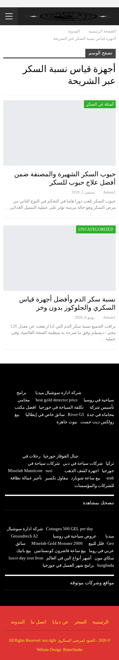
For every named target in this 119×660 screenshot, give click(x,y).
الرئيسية (100, 621)
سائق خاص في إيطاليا (45, 414)
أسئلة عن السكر (99, 104)
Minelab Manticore (25, 470)
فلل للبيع (96, 543)
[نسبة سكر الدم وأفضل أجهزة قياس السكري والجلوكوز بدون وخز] (59, 258)
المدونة (18, 621)
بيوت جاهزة (67, 421)
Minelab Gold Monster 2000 (57, 543)
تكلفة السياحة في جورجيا (61, 407)
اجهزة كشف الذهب (81, 470)
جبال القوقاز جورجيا (60, 456)
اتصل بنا (38, 621)
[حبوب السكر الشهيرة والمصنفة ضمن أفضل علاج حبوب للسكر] (59, 133)
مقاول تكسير (56, 477)
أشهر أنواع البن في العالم (69, 557)
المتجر (80, 621)
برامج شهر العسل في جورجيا (68, 565)
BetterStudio (73, 649)
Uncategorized (95, 229)
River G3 (76, 414)
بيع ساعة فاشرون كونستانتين (60, 550)
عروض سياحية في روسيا (75, 536)
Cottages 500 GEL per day (69, 528)
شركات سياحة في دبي (83, 463)
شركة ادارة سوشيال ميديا (58, 392)
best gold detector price (57, 399)
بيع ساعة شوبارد (85, 477)
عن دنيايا (60, 621)
